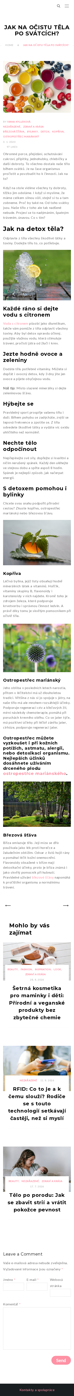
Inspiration (43, 969)
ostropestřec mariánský (21, 136)
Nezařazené (11, 126)
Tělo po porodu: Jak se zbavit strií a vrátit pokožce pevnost (37, 1202)
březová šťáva (13, 131)
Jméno (9, 1279)
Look (57, 969)
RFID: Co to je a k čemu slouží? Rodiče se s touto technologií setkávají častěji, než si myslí (37, 1103)
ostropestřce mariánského (34, 773)
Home (9, 45)
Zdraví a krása (33, 126)
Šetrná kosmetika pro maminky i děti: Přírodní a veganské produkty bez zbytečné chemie (37, 1002)
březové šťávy (43, 877)
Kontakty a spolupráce (37, 1390)
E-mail (33, 1279)
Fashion (26, 969)
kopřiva (58, 131)
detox (45, 131)
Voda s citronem (15, 323)
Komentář (12, 1304)
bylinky (32, 131)
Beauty (13, 969)
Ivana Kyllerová (19, 121)
